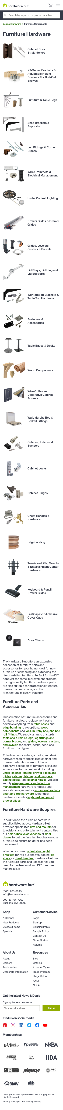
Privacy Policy (10, 1101)
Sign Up (37, 922)
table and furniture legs (18, 738)
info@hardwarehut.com (16, 894)
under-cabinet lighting (17, 772)
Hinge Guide (40, 976)
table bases (41, 724)
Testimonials (10, 967)
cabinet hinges (37, 779)
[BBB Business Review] (11, 1070)
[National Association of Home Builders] (31, 1083)
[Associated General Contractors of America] (51, 1070)
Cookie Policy (25, 1101)
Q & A (36, 985)
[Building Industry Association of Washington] (11, 1083)
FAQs (36, 980)
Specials (7, 931)
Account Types (41, 967)
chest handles (24, 858)
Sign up (51, 1008)
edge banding (12, 727)
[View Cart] (50, 5)
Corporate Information (15, 971)
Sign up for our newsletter (18, 1002)
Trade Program (41, 971)
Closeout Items (11, 926)
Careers (7, 963)
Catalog (37, 963)
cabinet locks (11, 779)
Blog (35, 958)
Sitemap (37, 1101)
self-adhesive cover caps (24, 834)
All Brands (8, 918)
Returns (37, 944)
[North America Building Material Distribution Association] (31, 1070)
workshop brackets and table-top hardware (31, 791)
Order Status (40, 940)
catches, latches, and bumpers (32, 776)
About (6, 958)
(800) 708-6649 (12, 891)
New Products (11, 922)
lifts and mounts (41, 827)
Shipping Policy (41, 926)
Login (36, 918)
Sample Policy (41, 931)
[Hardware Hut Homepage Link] (16, 5)
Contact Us (39, 935)
